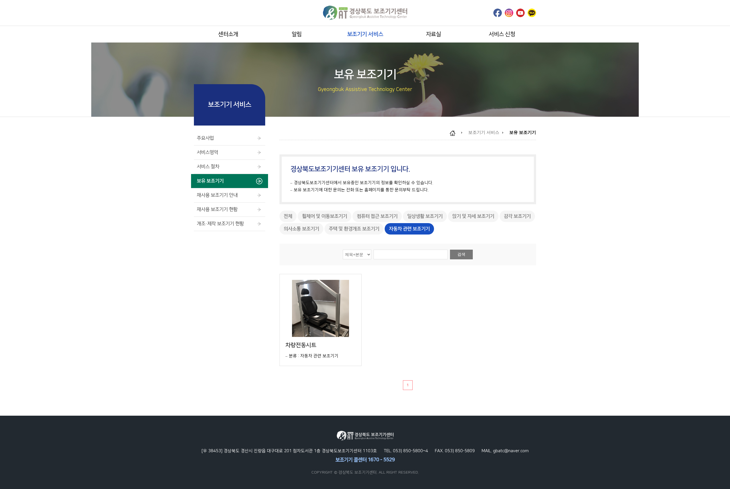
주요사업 (205, 138)
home (455, 133)
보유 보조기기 (210, 180)
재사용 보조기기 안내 (217, 195)
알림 (297, 34)
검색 (461, 254)
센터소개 (228, 34)
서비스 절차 (208, 166)
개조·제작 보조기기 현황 (220, 223)
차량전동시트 (300, 345)
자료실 (433, 34)
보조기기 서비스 (365, 34)
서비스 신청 (502, 34)
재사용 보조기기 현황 (217, 209)
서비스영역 (207, 152)
